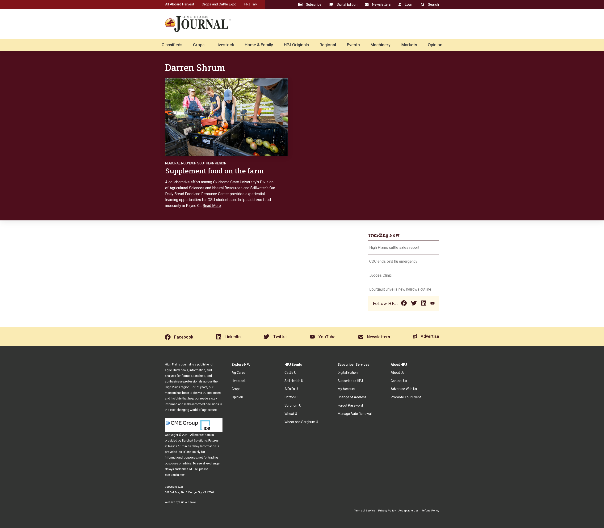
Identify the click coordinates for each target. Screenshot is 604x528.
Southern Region (211, 163)
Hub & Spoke (187, 502)
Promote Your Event (406, 397)
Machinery (380, 44)
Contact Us (399, 381)
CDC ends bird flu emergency (393, 261)
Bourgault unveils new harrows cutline (400, 289)
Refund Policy (430, 510)
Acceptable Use (408, 510)
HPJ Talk (250, 4)
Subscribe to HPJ (350, 381)
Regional (327, 44)
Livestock (224, 44)
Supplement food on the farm (214, 170)
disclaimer (178, 474)
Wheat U (291, 414)
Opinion (435, 44)
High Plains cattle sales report (394, 247)
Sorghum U (293, 405)
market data (202, 435)
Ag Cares (238, 372)
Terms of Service (364, 510)
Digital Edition (348, 372)
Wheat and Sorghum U (301, 422)
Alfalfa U (291, 389)
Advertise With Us (404, 389)
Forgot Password (350, 405)
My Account (346, 389)
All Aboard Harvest (179, 4)
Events (353, 44)
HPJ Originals (296, 44)
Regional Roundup (180, 163)
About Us (397, 372)
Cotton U (291, 397)
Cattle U (290, 372)
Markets (409, 44)
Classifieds (172, 44)
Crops (199, 44)
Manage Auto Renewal (355, 414)
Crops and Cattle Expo (219, 4)
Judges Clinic (380, 275)
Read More (212, 205)
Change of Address (352, 397)
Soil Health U (294, 381)
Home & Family (259, 44)
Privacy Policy (387, 510)
